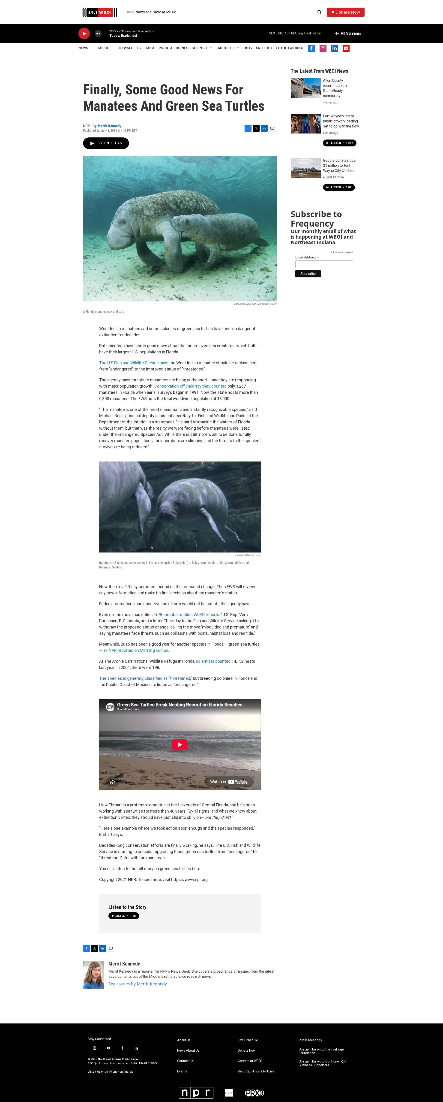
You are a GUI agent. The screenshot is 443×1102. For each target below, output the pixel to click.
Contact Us (185, 1061)
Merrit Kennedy (109, 126)
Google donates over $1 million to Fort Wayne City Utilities (340, 165)
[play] (84, 33)
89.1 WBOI (151, 1063)
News (83, 48)
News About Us (188, 1050)
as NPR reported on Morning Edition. (136, 650)
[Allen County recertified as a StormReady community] (306, 88)
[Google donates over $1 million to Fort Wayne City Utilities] (306, 168)
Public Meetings (310, 1040)
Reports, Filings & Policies (256, 1071)
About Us (226, 48)
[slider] (105, 33)
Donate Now (347, 12)
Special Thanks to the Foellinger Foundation (322, 1051)
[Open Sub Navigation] (92, 48)
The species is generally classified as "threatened (144, 678)
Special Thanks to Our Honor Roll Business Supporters (322, 1063)
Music (103, 48)
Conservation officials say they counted (190, 386)
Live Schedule (248, 1040)
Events (182, 1071)
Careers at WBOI (250, 1061)
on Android (126, 1071)
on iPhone (111, 1071)
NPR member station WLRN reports (186, 614)
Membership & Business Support (177, 48)
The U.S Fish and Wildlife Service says (133, 362)
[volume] (98, 33)
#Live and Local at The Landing (274, 48)
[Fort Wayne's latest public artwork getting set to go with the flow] (306, 124)
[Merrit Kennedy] (93, 975)
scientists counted (213, 661)
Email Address (307, 257)
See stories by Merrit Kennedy (137, 984)
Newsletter (130, 48)
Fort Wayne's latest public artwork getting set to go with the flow (341, 121)
